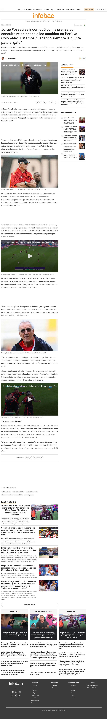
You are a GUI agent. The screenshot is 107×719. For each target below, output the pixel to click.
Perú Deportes (6, 25)
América (35, 685)
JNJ (53, 21)
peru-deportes (29, 495)
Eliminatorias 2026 (32, 491)
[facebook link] (12, 692)
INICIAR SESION (100, 9)
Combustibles (58, 21)
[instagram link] (19, 692)
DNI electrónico (43, 21)
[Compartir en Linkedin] (48, 102)
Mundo (78, 9)
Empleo (54, 687)
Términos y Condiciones (92, 685)
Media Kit (73, 698)
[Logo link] (43, 15)
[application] (29, 78)
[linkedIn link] (19, 695)
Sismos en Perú (35, 21)
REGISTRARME (89, 9)
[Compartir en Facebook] (40, 102)
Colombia (46, 9)
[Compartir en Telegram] (51, 102)
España (53, 9)
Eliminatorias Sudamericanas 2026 (12, 495)
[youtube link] (12, 695)
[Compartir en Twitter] (44, 102)
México (58, 9)
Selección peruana (18, 491)
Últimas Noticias (35, 703)
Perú (63, 9)
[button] (3, 9)
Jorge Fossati (6, 491)
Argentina (29, 9)
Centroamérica (70, 9)
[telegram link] (16, 695)
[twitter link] (16, 692)
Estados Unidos (37, 9)
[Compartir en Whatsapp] (37, 102)
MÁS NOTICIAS (29, 605)
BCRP (49, 21)
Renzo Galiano (12, 58)
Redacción (54, 685)
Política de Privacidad (92, 687)
